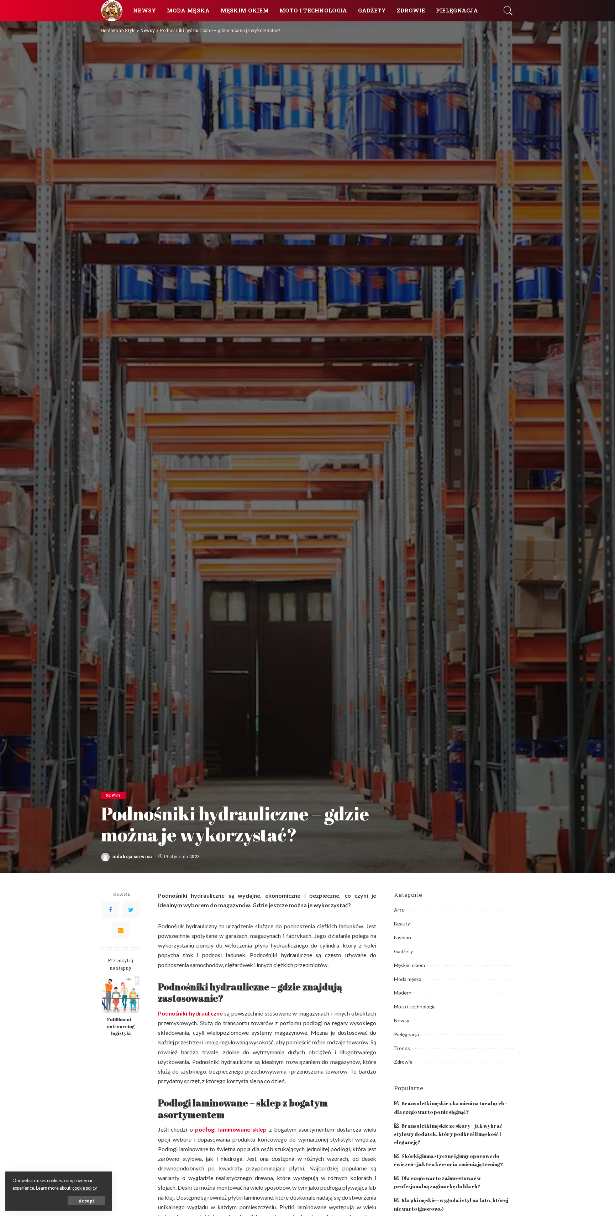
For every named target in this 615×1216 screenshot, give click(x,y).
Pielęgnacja (406, 1034)
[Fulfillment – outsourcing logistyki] (121, 994)
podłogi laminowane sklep (231, 1129)
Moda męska (407, 979)
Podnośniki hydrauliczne (190, 1013)
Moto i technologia (415, 1006)
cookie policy (84, 1188)
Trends (402, 1048)
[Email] (120, 930)
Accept (86, 1201)
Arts (399, 910)
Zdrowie (403, 1062)
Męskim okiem (409, 965)
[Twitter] (131, 909)
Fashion (402, 937)
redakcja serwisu (132, 856)
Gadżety (403, 951)
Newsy (113, 795)
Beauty (402, 923)
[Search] (508, 10)
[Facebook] (110, 909)
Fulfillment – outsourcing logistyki (121, 1026)
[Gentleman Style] (111, 10)
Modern (402, 993)
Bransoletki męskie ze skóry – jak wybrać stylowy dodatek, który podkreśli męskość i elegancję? (448, 1134)
